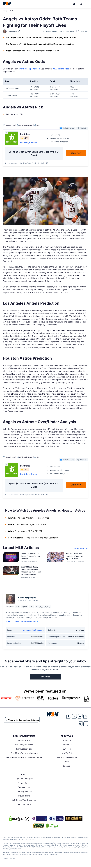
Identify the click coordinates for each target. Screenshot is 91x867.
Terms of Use (24, 787)
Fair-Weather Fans (24, 749)
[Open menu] (87, 4)
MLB (11, 11)
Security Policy (24, 804)
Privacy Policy (24, 783)
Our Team (67, 749)
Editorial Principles (24, 779)
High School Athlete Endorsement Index (24, 757)
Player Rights (24, 796)
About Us (67, 740)
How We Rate (67, 753)
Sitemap (67, 766)
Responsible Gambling (67, 757)
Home (5, 11)
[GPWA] (38, 826)
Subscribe (45, 676)
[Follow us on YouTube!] (80, 716)
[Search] (80, 3)
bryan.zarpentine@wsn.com (32, 630)
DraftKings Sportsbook (29, 69)
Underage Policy (24, 791)
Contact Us (67, 744)
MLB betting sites (61, 69)
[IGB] (39, 818)
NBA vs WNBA (24, 740)
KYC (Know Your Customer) (24, 800)
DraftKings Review (28, 142)
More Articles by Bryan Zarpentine (21, 621)
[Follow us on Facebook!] (68, 716)
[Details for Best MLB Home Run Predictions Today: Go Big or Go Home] (55, 557)
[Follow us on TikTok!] (85, 723)
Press (66, 761)
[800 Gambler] (73, 818)
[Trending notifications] (74, 4)
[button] (87, 4)
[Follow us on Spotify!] (80, 723)
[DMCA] (16, 818)
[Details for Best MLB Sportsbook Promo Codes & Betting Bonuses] (11, 557)
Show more (79, 548)
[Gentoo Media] (56, 818)
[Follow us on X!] (74, 716)
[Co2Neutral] (52, 826)
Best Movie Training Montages (24, 753)
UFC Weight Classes (24, 744)
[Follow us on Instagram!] (85, 716)
